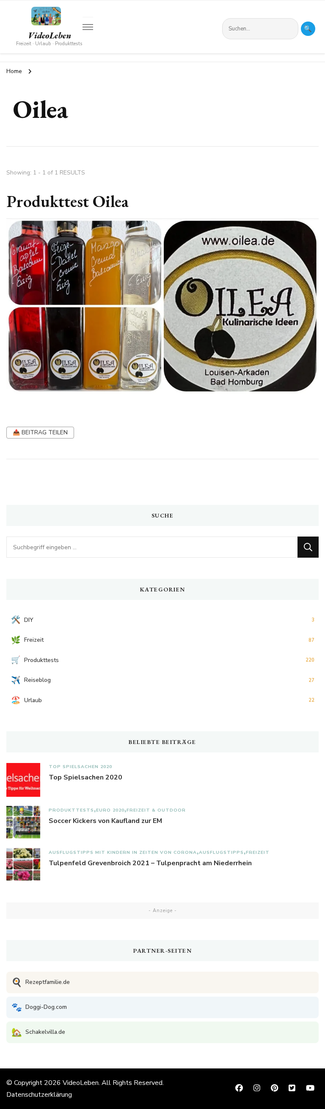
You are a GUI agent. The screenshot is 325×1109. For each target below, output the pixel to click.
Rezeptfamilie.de (40, 982)
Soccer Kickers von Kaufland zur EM (105, 821)
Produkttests (71, 810)
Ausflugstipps (221, 852)
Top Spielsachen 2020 (80, 766)
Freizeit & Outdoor (156, 810)
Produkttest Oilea (67, 201)
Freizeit (258, 852)
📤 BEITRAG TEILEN (40, 432)
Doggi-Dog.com (39, 1007)
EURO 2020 (110, 810)
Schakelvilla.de (38, 1032)
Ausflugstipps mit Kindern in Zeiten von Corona (123, 852)
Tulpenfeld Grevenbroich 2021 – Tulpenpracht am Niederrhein (150, 863)
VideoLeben (49, 35)
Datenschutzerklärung (39, 1094)
